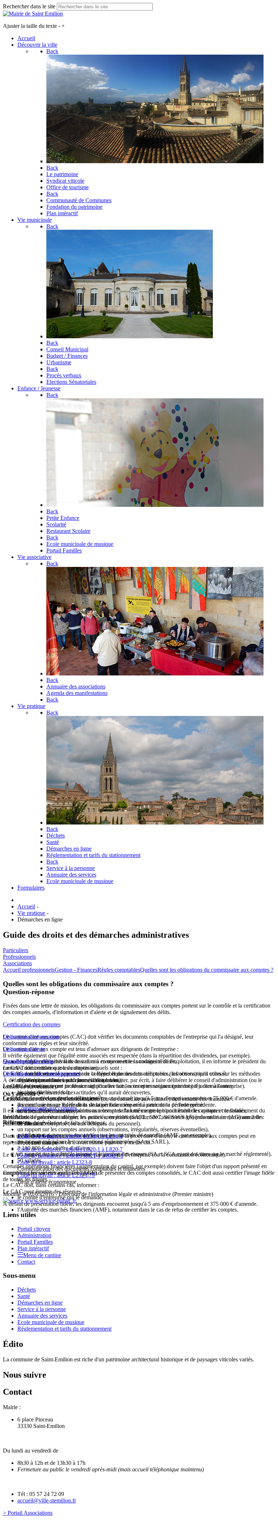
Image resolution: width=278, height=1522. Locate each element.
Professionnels (19, 957)
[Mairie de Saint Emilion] (33, 13)
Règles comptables (118, 970)
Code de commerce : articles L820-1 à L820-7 (70, 1149)
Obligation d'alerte (24, 1049)
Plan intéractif (33, 1248)
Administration (34, 1235)
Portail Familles (35, 1242)
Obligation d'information (31, 1037)
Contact (26, 1262)
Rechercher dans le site (29, 6)
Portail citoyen (33, 1229)
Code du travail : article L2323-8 (54, 1162)
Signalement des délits (28, 1061)
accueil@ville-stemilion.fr (46, 1500)
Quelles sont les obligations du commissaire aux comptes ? (206, 970)
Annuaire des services (42, 1316)
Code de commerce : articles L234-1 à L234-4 (70, 1136)
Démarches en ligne (40, 1303)
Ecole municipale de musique (50, 1322)
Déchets (26, 1289)
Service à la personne (41, 1309)
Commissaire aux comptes (47, 1108)
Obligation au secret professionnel (41, 1074)
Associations (17, 963)
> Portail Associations (27, 1513)
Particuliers (15, 950)
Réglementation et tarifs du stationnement (64, 1329)
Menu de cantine (42, 1255)
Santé (23, 1296)
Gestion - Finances (76, 970)
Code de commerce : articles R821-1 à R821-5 (70, 1156)
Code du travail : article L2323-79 (56, 1175)
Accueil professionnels (29, 970)
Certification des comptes (31, 1024)
